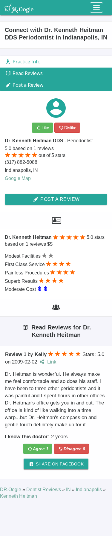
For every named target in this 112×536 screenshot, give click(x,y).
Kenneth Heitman (18, 496)
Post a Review (59, 199)
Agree (40, 448)
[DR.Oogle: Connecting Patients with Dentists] (18, 7)
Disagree (74, 448)
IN (69, 489)
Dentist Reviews (44, 489)
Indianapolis (89, 489)
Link (51, 362)
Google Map (18, 178)
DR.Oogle (11, 489)
